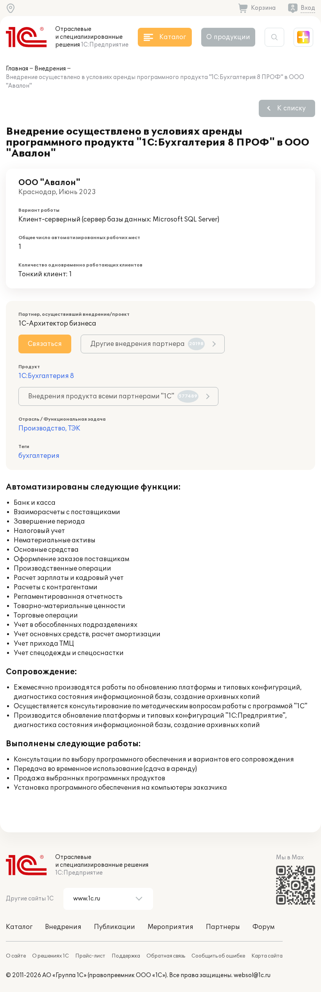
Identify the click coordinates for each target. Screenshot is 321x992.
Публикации (114, 927)
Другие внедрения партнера (147, 344)
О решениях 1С (50, 956)
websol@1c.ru (252, 975)
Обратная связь (165, 956)
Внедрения (50, 68)
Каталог (19, 927)
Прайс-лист (90, 956)
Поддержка (126, 956)
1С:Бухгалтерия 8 (46, 376)
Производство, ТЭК (49, 428)
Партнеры (223, 927)
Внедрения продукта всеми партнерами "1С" (112, 396)
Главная (17, 68)
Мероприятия (170, 927)
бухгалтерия (39, 456)
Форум (263, 927)
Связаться (45, 344)
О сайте (16, 956)
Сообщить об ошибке (218, 956)
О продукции (228, 37)
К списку (291, 108)
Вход (308, 8)
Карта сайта (267, 956)
